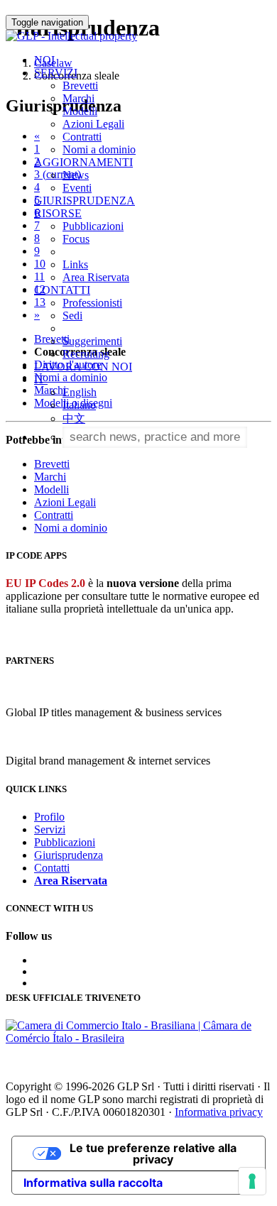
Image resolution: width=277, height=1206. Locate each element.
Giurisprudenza (68, 855)
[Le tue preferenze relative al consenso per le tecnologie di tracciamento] (252, 1181)
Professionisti (92, 303)
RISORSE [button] (58, 213)
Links (75, 264)
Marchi (78, 98)
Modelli (80, 111)
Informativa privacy (219, 1112)
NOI (44, 60)
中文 (74, 418)
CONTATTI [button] (62, 290)
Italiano (79, 405)
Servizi (49, 829)
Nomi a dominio (99, 149)
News (76, 175)
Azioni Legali (93, 124)
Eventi (77, 188)
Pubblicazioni (93, 226)
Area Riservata (96, 277)
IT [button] (41, 379)
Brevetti (80, 86)
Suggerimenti (92, 341)
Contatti (52, 868)
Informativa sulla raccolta (93, 1182)
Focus (76, 239)
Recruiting (86, 354)
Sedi (72, 315)
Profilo (49, 817)
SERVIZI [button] (55, 73)
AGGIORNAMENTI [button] (83, 162)
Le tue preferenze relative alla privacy (153, 1153)
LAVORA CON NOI (83, 367)
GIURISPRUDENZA (84, 200)
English (80, 392)
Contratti (82, 137)
